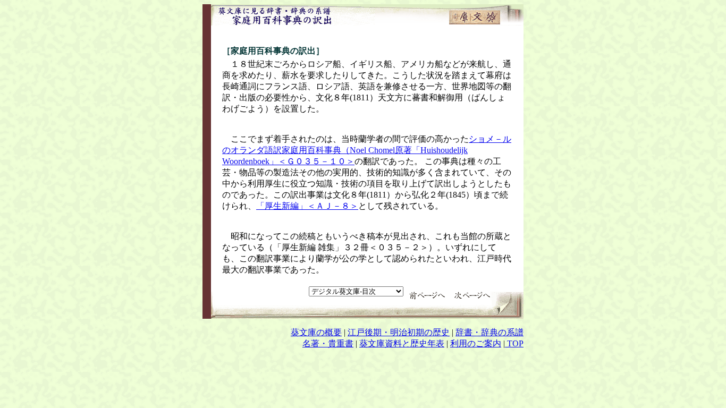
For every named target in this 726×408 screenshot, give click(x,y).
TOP (514, 343)
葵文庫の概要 (316, 332)
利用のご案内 (475, 343)
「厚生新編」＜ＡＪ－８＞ (307, 205)
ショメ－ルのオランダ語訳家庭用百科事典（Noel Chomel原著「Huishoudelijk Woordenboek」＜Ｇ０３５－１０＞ (366, 150)
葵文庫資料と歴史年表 (401, 343)
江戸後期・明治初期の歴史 (399, 332)
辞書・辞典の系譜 (489, 332)
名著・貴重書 (327, 343)
